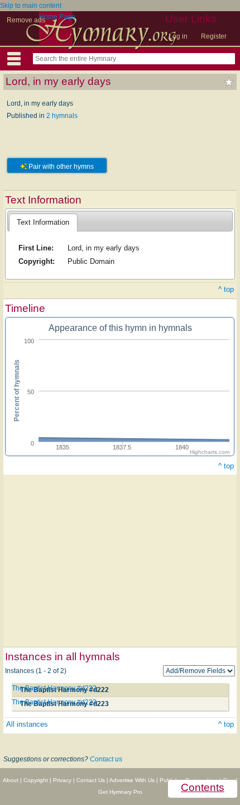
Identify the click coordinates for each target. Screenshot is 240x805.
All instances (27, 724)
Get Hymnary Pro (120, 792)
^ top (226, 289)
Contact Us (90, 780)
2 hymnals (62, 116)
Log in (178, 36)
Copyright (35, 780)
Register (214, 36)
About (10, 780)
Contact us (106, 759)
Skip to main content (30, 6)
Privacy (62, 780)
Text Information (43, 222)
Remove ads (26, 20)
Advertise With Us (132, 780)
